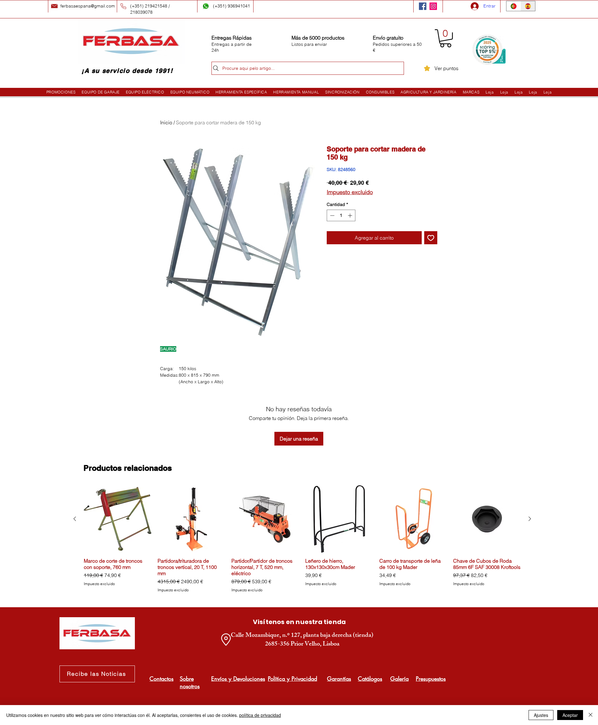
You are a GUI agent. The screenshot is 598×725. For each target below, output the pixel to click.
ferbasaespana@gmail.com (87, 6)
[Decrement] (331, 215)
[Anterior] (74, 518)
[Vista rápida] (117, 519)
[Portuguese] (513, 6)
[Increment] (350, 215)
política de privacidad (260, 715)
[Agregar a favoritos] (430, 237)
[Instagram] (433, 6)
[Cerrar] (590, 715)
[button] (445, 38)
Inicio (166, 122)
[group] (302, 539)
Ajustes (541, 715)
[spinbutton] (341, 215)
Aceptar (570, 715)
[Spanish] (528, 6)
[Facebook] (422, 6)
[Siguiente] (530, 518)
